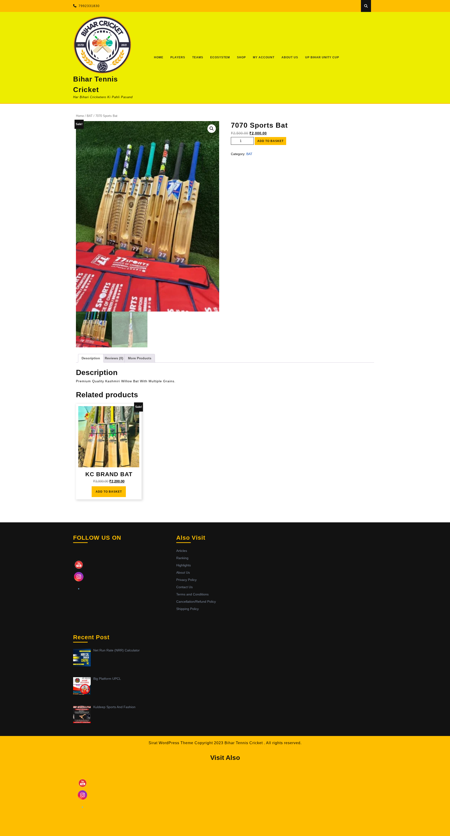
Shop (241, 57)
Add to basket (270, 141)
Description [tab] (91, 358)
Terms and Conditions (192, 594)
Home (158, 57)
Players (177, 57)
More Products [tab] (139, 358)
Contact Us (184, 587)
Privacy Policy (186, 580)
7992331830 (89, 6)
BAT (90, 116)
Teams (197, 57)
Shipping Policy (187, 609)
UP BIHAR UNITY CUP (322, 57)
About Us (289, 57)
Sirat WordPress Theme (171, 743)
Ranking (182, 558)
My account (263, 57)
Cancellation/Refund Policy (196, 601)
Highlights (183, 565)
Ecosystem (220, 57)
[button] (211, 128)
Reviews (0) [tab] (114, 358)
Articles (181, 551)
